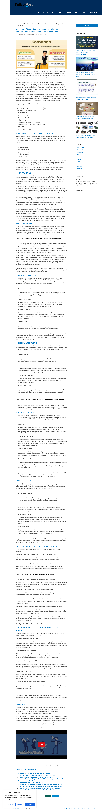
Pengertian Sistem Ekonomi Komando (27, 110)
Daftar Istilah (93, 12)
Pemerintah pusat (24, 112)
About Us (66, 808)
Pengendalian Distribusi (25, 117)
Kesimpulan (21, 126)
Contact (71, 808)
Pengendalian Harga (25, 119)
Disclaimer (85, 808)
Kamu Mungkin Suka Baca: (26, 129)
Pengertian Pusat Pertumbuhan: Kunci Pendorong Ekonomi (36, 775)
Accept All (29, 804)
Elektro (61, 12)
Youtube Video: (25, 128)
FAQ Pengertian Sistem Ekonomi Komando (29, 122)
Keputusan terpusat (24, 114)
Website (79, 166)
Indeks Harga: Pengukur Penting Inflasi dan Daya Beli (34, 773)
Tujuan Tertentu (24, 120)
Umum (79, 164)
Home (37, 12)
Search (87, 25)
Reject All (19, 804)
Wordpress (80, 168)
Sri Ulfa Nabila (21, 34)
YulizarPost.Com (16, 808)
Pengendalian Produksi (25, 115)
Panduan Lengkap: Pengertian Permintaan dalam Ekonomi (36, 777)
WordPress (84, 12)
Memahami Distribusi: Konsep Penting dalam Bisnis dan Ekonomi (38, 790)
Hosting (69, 12)
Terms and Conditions (94, 808)
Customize (10, 804)
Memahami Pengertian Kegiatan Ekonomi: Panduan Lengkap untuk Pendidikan (42, 779)
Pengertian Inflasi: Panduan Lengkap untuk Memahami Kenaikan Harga (40, 786)
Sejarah (79, 159)
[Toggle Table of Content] (44, 108)
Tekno (53, 12)
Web (76, 12)
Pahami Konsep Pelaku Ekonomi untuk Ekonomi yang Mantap (37, 781)
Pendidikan (45, 12)
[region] (20, 799)
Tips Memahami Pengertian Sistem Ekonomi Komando (32, 124)
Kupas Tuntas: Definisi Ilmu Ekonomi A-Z (30, 782)
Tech (78, 161)
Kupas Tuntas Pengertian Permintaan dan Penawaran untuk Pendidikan (40, 784)
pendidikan (31, 34)
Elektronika (80, 152)
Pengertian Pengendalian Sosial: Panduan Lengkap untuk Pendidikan (39, 788)
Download (80, 150)
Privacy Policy (77, 808)
